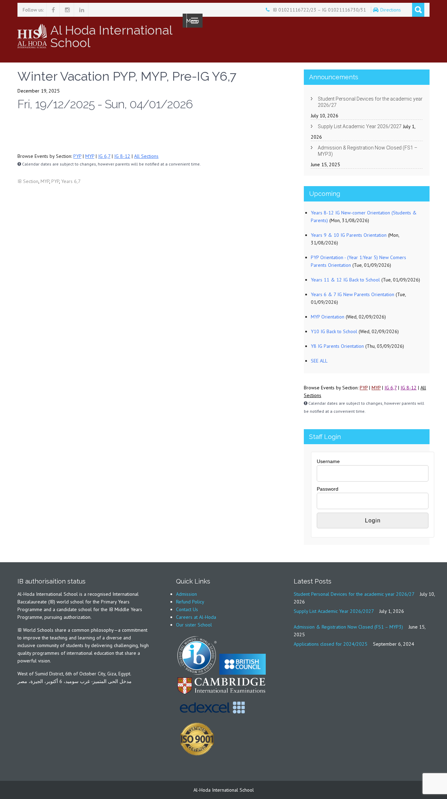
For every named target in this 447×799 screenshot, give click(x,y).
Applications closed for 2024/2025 (330, 644)
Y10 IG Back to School (334, 331)
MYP (89, 156)
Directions (391, 10)
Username (328, 461)
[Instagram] (67, 10)
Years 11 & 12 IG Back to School (345, 280)
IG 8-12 (122, 156)
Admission (186, 594)
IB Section (27, 181)
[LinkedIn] (81, 10)
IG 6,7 (104, 156)
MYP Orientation (327, 317)
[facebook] (53, 10)
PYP (77, 156)
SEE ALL (319, 361)
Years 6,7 (71, 181)
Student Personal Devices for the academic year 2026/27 (370, 102)
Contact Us (187, 609)
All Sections (146, 156)
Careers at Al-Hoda (196, 617)
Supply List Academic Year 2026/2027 (360, 126)
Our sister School (194, 625)
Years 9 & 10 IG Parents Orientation (349, 235)
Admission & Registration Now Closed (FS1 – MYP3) (367, 151)
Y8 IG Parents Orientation (337, 346)
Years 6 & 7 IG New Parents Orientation (352, 294)
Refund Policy (190, 602)
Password (327, 489)
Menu (192, 20)
